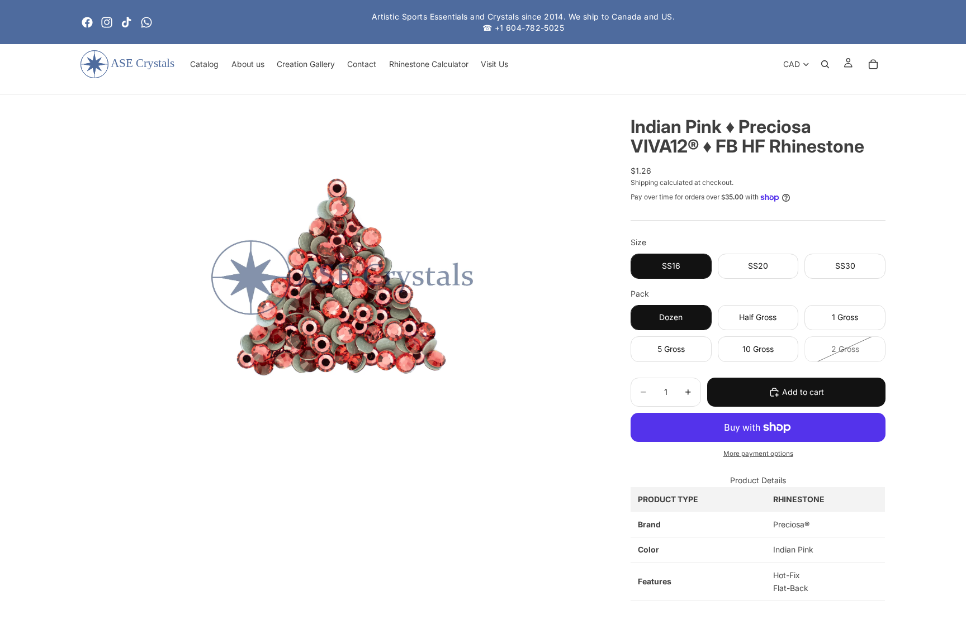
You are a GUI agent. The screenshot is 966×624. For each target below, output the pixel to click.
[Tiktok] (126, 22)
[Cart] (873, 64)
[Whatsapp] (146, 22)
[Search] (825, 64)
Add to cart (803, 392)
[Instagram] (106, 22)
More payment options (758, 454)
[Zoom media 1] (342, 277)
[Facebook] (87, 22)
